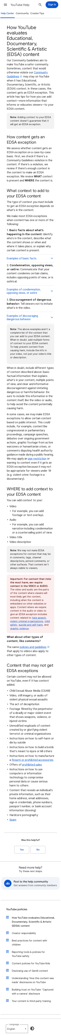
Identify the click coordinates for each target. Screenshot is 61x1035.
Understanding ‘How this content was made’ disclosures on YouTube (33, 980)
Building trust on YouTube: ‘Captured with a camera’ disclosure (32, 991)
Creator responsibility (24, 933)
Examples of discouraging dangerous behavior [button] (22, 317)
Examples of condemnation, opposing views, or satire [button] (24, 291)
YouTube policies (16, 909)
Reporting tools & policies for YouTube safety (28, 954)
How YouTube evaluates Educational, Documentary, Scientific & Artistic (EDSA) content (33, 921)
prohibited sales (32, 764)
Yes (22, 849)
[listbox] (17, 1028)
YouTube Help (20, 5)
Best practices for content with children (29, 942)
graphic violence (19, 628)
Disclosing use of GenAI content (30, 970)
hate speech (39, 617)
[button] (5, 5)
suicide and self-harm (31, 624)
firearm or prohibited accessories (32, 760)
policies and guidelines (33, 647)
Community (22, 13)
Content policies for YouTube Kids (31, 963)
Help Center (7, 13)
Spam (12, 820)
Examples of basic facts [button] (21, 258)
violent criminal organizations (26, 621)
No (37, 849)
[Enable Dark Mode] (32, 1028)
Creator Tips (37, 13)
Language (14, 1024)
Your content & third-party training (31, 1001)
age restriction (37, 458)
